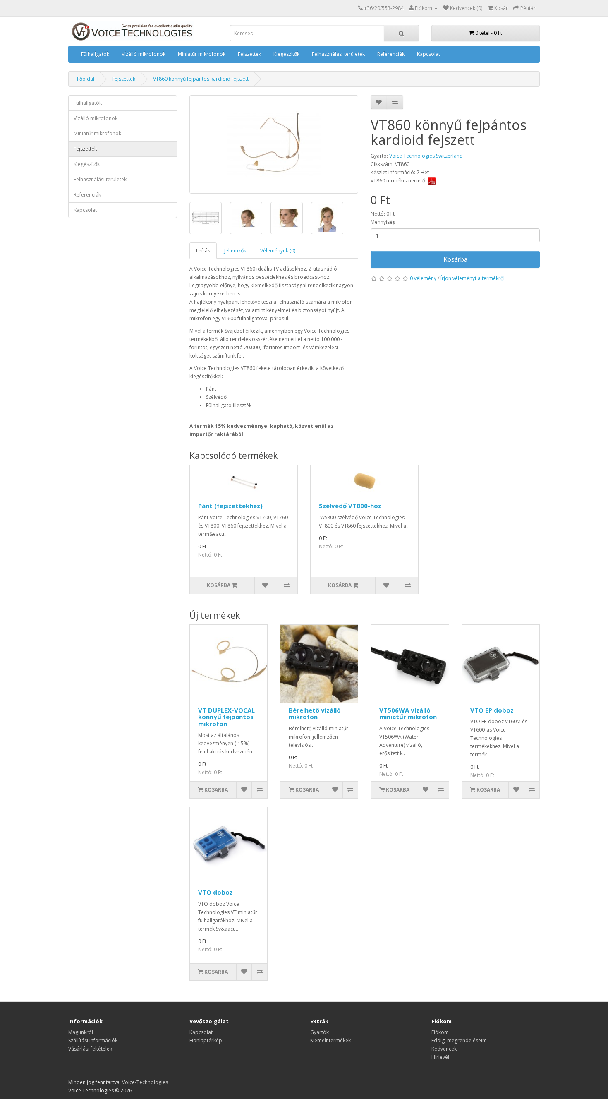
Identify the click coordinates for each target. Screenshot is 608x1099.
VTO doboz (215, 892)
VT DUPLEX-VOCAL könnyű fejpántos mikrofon (226, 717)
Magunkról (80, 1032)
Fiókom (440, 1032)
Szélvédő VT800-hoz (350, 506)
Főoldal (85, 78)
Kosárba (455, 259)
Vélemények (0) (277, 250)
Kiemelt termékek (330, 1040)
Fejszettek (249, 54)
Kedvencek (444, 1048)
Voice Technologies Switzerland (426, 155)
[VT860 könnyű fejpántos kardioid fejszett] (274, 144)
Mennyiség (383, 222)
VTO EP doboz (492, 710)
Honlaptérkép (205, 1040)
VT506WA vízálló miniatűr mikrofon (408, 713)
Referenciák (391, 54)
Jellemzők (235, 250)
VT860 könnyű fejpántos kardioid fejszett (201, 78)
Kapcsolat (428, 54)
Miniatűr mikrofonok (201, 54)
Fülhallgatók (95, 54)
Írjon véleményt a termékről (472, 278)
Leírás (203, 250)
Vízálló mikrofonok (143, 54)
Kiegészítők (286, 54)
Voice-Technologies (145, 1082)
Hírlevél (440, 1057)
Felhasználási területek (338, 54)
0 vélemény (423, 278)
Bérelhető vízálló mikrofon (315, 713)
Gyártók (319, 1032)
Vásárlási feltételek (90, 1048)
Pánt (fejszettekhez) (230, 506)
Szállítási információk (92, 1040)
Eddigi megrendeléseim (459, 1040)
